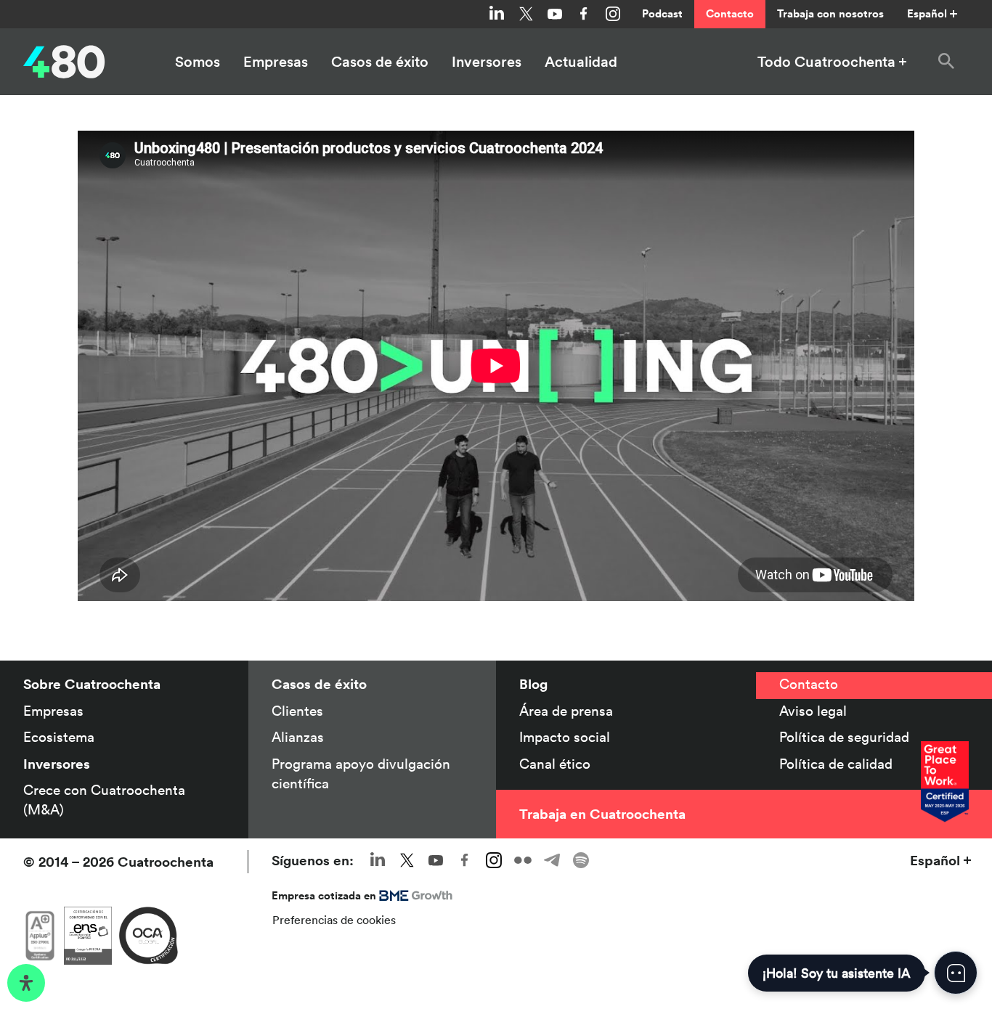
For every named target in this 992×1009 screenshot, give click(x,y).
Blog (533, 683)
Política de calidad (836, 763)
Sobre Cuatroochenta (91, 683)
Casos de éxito (379, 61)
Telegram (552, 860)
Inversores (486, 61)
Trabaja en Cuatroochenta (602, 813)
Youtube (554, 13)
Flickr (522, 860)
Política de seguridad (844, 736)
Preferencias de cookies (334, 919)
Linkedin (496, 13)
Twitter (525, 13)
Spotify (581, 860)
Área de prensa (566, 710)
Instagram (613, 13)
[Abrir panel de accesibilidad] (26, 983)
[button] (946, 61)
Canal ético (554, 763)
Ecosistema (58, 736)
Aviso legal (813, 710)
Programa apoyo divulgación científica (361, 773)
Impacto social (564, 736)
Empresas (275, 61)
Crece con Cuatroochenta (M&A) (104, 799)
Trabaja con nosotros (830, 13)
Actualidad (581, 61)
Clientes (297, 710)
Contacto (730, 13)
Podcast (662, 13)
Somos (197, 61)
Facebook (583, 13)
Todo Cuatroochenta (826, 61)
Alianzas (298, 736)
